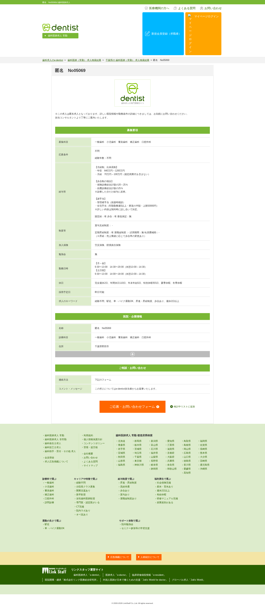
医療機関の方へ (159, 8)
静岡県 (154, 468)
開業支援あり (83, 490)
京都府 (170, 453)
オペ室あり (82, 514)
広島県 (187, 453)
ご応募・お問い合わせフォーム (132, 406)
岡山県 (187, 449)
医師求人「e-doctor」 (116, 575)
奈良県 (170, 464)
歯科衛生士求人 (53, 443)
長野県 (154, 460)
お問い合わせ (213, 8)
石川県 (154, 449)
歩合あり (125, 490)
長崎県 (203, 449)
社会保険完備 (164, 482)
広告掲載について (119, 557)
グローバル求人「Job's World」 (188, 579)
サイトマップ (91, 465)
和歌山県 (172, 468)
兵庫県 (170, 460)
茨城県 (138, 449)
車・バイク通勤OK (55, 528)
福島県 (121, 464)
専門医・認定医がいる (88, 502)
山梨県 (154, 457)
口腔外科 (49, 498)
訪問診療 (49, 502)
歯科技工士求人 (53, 447)
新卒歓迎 (81, 494)
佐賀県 (203, 445)
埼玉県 (138, 453)
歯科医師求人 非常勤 (56, 439)
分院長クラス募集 (85, 486)
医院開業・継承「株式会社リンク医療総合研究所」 (72, 579)
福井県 (154, 453)
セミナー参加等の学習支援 (136, 528)
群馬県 (138, 441)
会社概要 (88, 453)
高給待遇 (125, 486)
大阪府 (170, 457)
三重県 (170, 445)
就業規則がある (165, 502)
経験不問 (81, 482)
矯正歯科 (49, 494)
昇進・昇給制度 (128, 482)
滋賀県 (170, 449)
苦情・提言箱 (91, 447)
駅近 (47, 524)
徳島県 (187, 460)
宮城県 (121, 453)
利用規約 (88, 435)
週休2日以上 (163, 490)
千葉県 (138, 457)
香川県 (187, 464)
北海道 (121, 441)
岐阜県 (154, 464)
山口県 (187, 457)
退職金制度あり (128, 498)
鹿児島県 (204, 464)
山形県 (121, 460)
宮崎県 (203, 460)
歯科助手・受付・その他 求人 (60, 451)
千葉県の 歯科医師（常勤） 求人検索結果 (127, 60)
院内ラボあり (83, 510)
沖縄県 (203, 468)
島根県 (187, 445)
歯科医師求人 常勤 (57, 35)
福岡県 (203, 441)
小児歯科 (49, 486)
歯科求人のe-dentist (52, 60)
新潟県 (154, 441)
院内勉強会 (127, 524)
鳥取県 (187, 441)
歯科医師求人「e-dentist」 (87, 575)
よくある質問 (186, 8)
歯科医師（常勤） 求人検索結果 (84, 60)
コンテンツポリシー (94, 443)
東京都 (138, 460)
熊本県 (203, 453)
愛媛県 (187, 468)
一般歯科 (49, 482)
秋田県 (121, 457)
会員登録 (49, 457)
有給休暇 (161, 494)
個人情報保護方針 (93, 439)
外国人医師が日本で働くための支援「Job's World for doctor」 (135, 579)
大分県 (203, 457)
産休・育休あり (165, 486)
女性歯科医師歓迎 (85, 498)
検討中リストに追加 (184, 406)
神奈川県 (139, 464)
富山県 (154, 445)
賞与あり (125, 494)
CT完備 (80, 506)
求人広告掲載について (56, 461)
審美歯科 (49, 490)
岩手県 (121, 449)
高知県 (187, 472)
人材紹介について (150, 557)
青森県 (121, 445)
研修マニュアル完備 (167, 498)
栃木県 (138, 445)
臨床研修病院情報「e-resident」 (149, 575)
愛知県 (170, 441)
